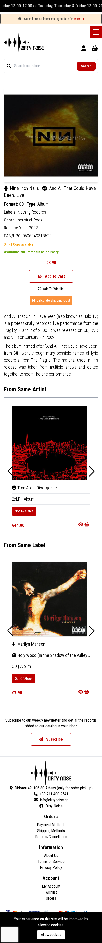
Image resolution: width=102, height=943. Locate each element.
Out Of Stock (23, 679)
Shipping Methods (51, 830)
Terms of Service (51, 861)
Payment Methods (51, 824)
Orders (51, 898)
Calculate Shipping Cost (53, 300)
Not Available (24, 511)
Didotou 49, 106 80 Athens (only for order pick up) (54, 788)
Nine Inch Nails (24, 188)
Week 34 (79, 19)
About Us (51, 855)
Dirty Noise (54, 806)
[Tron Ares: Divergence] (49, 443)
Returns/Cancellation (51, 836)
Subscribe (54, 739)
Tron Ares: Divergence (36, 487)
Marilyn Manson (30, 644)
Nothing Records (32, 212)
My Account (51, 886)
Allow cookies (51, 935)
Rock (38, 219)
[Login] (83, 49)
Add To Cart (54, 276)
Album (43, 204)
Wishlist (51, 892)
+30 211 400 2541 (54, 794)
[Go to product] (84, 524)
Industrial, (25, 219)
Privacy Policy (51, 867)
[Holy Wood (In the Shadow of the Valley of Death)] (49, 599)
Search (86, 66)
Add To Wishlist (53, 289)
